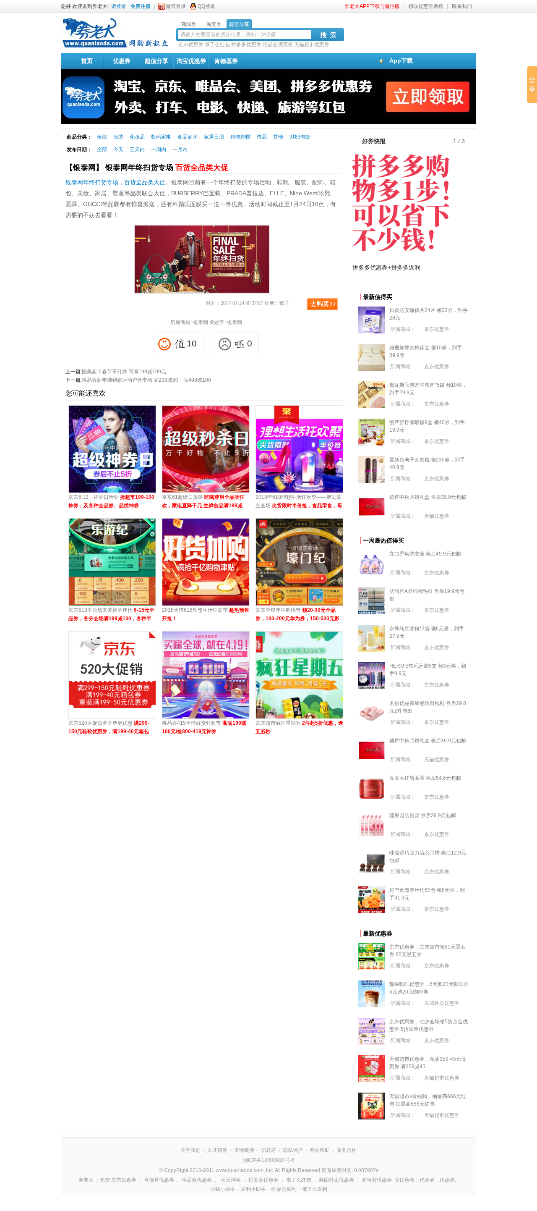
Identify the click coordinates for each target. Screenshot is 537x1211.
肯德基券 (226, 61)
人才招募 (217, 1150)
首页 (87, 61)
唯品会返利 (284, 1189)
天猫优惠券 (436, 516)
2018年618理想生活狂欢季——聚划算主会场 (298, 502)
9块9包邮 (299, 137)
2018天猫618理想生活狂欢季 (205, 614)
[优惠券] (115, 47)
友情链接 (244, 1150)
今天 (118, 149)
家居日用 (214, 137)
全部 (102, 137)
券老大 (86, 1180)
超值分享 (156, 61)
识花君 (268, 1150)
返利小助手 (253, 1189)
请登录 (118, 6)
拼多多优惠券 (246, 44)
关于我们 (190, 1150)
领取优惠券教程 (425, 6)
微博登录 (176, 6)
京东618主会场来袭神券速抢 (111, 615)
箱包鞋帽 (240, 137)
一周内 (158, 149)
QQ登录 (206, 6)
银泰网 (200, 322)
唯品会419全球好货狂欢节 (204, 727)
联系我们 (462, 6)
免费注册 (140, 6)
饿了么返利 (314, 1189)
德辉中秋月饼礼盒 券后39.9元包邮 (427, 497)
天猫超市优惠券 (311, 44)
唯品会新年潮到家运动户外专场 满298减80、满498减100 (146, 380)
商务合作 (346, 1150)
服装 (118, 137)
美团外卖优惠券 (441, 1003)
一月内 (180, 149)
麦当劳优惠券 (377, 1180)
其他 (278, 137)
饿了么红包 (217, 44)
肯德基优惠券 (159, 1180)
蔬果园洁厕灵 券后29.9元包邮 (422, 815)
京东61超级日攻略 (203, 502)
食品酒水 (187, 137)
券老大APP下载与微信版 (372, 6)
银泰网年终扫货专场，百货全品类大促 (115, 182)
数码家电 (161, 137)
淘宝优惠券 (191, 61)
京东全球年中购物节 (297, 615)
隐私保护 (293, 1150)
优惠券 (121, 61)
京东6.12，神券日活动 (111, 501)
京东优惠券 (190, 44)
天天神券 (231, 1180)
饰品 (262, 137)
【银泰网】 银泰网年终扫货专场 (146, 167)
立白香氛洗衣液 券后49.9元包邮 (425, 554)
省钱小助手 (222, 1189)
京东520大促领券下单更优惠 (108, 728)
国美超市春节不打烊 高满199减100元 (124, 372)
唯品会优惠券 (278, 44)
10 (192, 343)
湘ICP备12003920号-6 (269, 1160)
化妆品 (137, 137)
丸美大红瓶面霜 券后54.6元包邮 (425, 778)
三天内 (137, 149)
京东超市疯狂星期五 (299, 727)
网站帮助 (320, 1150)
